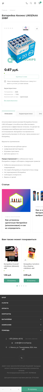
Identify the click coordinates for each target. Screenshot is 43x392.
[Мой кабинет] (35, 3)
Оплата (5, 308)
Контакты (6, 314)
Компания (6, 325)
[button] (17, 286)
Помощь (5, 330)
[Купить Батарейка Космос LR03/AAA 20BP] (21, 49)
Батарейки (7, 319)
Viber (21, 358)
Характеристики (26, 114)
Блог (4, 297)
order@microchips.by (23, 343)
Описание (8, 114)
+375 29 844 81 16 (16, 339)
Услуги (5, 303)
